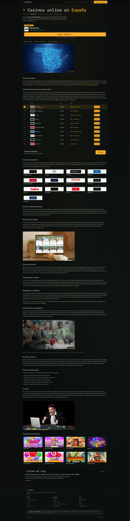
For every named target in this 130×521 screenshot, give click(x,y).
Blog (91, 2)
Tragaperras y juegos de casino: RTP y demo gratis (37, 379)
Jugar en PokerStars (100, 2)
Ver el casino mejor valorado (90, 84)
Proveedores (81, 2)
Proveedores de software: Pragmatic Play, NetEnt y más (38, 382)
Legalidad (55, 499)
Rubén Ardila (33, 14)
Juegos (75, 2)
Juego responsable (83, 506)
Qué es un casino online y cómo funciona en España (37, 375)
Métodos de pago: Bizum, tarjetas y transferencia (36, 384)
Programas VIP (56, 506)
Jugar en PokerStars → (65, 34)
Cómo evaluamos (58, 14)
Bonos (71, 2)
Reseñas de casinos (31, 499)
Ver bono (97, 106)
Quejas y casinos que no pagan (59, 503)
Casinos (66, 2)
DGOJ (44, 303)
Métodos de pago (57, 501)
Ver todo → (102, 471)
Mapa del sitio (82, 499)
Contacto (81, 503)
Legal (87, 2)
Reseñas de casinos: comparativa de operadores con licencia (39, 377)
